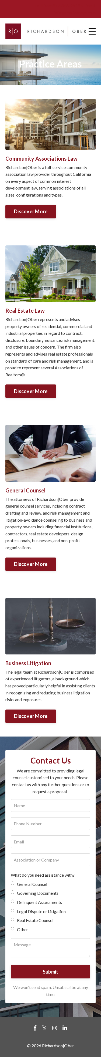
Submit (50, 972)
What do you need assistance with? (43, 874)
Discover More (30, 211)
